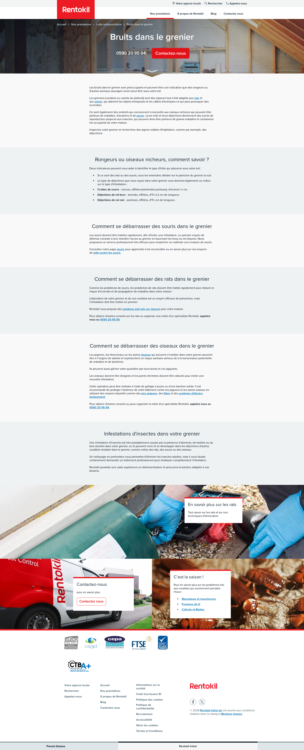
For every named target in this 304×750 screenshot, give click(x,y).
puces (140, 115)
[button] (152, 71)
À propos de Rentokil (113, 696)
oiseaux (146, 355)
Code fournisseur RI (148, 694)
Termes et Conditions (149, 731)
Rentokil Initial (188, 746)
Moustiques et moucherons (199, 599)
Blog (103, 702)
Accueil (61, 24)
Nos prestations (81, 24)
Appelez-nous (238, 3)
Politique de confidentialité (145, 706)
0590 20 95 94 (131, 53)
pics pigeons (149, 393)
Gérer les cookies (147, 725)
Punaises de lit (191, 604)
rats (196, 98)
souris (98, 101)
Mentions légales (231, 714)
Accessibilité (144, 720)
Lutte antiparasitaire (109, 24)
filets (167, 393)
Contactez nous (91, 601)
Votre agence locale (188, 3)
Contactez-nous (170, 53)
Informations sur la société (148, 686)
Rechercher (215, 3)
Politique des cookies (149, 699)
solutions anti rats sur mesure (141, 309)
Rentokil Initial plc (211, 710)
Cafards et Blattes (193, 609)
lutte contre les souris (107, 253)
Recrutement (144, 714)
